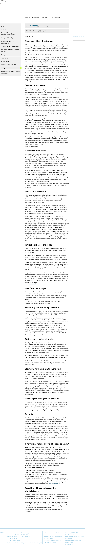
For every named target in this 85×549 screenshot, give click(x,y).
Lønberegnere (28, 17)
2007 (26, 20)
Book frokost (35, 17)
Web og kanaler (53, 17)
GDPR (59, 17)
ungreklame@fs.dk (54, 483)
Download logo (69, 544)
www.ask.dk (32, 284)
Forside (3, 20)
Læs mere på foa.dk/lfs (50, 542)
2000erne (18, 20)
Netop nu (43, 20)
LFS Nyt (11, 20)
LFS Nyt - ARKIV (43, 17)
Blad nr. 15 (34, 20)
